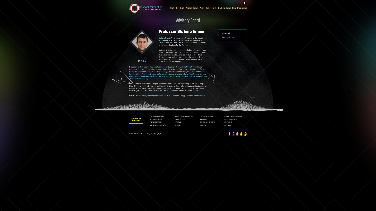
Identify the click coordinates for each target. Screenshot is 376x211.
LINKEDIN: (202, 116)
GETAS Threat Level (136, 120)
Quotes (228, 8)
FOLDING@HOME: (204, 122)
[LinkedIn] (237, 134)
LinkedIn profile (199, 96)
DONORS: (202, 119)
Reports (195, 8)
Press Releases (242, 8)
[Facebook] (229, 134)
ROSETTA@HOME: (154, 125)
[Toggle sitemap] (241, 3)
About (172, 8)
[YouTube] (241, 134)
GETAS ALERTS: (228, 116)
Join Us (214, 8)
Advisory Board (188, 21)
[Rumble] (245, 134)
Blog (176, 8)
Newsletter (221, 8)
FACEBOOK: (153, 116)
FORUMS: (202, 125)
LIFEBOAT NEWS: (179, 116)
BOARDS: (226, 119)
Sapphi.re (160, 134)
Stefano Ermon (164, 38)
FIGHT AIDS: (153, 122)
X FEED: (152, 119)
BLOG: (176, 119)
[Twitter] (233, 134)
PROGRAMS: (227, 122)
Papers (202, 8)
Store (234, 8)
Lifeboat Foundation (141, 134)
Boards (182, 8)
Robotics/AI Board (228, 37)
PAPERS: (177, 125)
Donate (208, 8)
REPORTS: (177, 122)
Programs (189, 8)
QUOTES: (226, 125)
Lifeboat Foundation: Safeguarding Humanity (146, 8)
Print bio (143, 61)
